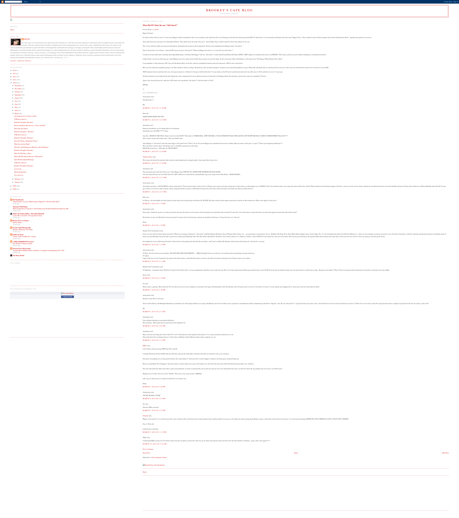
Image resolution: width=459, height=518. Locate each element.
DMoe (145, 345)
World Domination (20, 172)
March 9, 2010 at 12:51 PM (155, 177)
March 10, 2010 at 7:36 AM (155, 444)
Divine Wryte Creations (21, 220)
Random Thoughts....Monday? (24, 132)
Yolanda (145, 416)
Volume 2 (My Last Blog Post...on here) (24, 236)
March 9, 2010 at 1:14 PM (154, 203)
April (16, 110)
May (16, 107)
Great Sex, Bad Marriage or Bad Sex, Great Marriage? (31, 147)
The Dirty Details (18, 255)
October (17, 92)
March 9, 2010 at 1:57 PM (154, 244)
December (18, 85)
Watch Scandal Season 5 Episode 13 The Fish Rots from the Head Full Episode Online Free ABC (41, 209)
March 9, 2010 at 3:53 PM (154, 398)
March (17, 113)
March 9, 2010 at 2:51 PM (154, 311)
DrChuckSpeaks (18, 199)
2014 (14, 70)
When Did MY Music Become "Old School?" (160, 25)
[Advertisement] (161, 493)
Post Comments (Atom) (159, 457)
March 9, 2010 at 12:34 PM (155, 120)
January (17, 182)
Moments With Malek (20, 207)
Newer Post (146, 453)
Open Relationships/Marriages (24, 159)
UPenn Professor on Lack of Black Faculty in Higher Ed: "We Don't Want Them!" (36, 202)
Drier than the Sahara (21, 128)
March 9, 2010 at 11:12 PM (155, 432)
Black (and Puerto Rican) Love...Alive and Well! (29, 125)
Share (144, 472)
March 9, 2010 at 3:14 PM (154, 340)
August (17, 98)
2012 (14, 76)
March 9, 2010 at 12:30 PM (155, 108)
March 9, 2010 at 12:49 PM (155, 151)
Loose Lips (17, 169)
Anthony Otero (147, 157)
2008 (14, 189)
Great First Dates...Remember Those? (26, 141)
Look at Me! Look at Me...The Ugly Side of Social (27, 215)
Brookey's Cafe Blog (229, 10)
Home (296, 453)
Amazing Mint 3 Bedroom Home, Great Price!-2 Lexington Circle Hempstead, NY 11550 (38, 250)
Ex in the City (18, 175)
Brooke (27, 39)
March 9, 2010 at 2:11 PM (154, 261)
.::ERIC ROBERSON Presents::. (23, 241)
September (18, 95)
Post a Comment (148, 449)
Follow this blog (67, 296)
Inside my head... (18, 234)
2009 (14, 186)
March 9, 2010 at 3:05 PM (154, 326)
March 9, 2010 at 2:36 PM (154, 290)
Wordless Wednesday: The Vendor (23, 229)
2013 (14, 73)
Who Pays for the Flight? (22, 144)
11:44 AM (155, 29)
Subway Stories (17, 222)
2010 (14, 83)
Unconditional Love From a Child (25, 116)
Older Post (445, 453)
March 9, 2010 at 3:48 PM (154, 387)
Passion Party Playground (21, 248)
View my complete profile (20, 60)
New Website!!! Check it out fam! (22, 243)
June (16, 104)
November (18, 89)
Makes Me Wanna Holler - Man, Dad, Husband (28, 213)
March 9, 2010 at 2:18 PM (154, 278)
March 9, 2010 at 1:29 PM (154, 225)
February (18, 179)
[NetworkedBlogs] (67, 293)
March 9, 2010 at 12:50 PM (155, 163)
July (16, 101)
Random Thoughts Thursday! (23, 122)
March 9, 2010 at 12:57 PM (155, 192)
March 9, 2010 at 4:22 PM (154, 410)
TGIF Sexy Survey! (20, 119)
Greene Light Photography (22, 227)
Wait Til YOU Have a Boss (22, 153)
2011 (14, 80)
